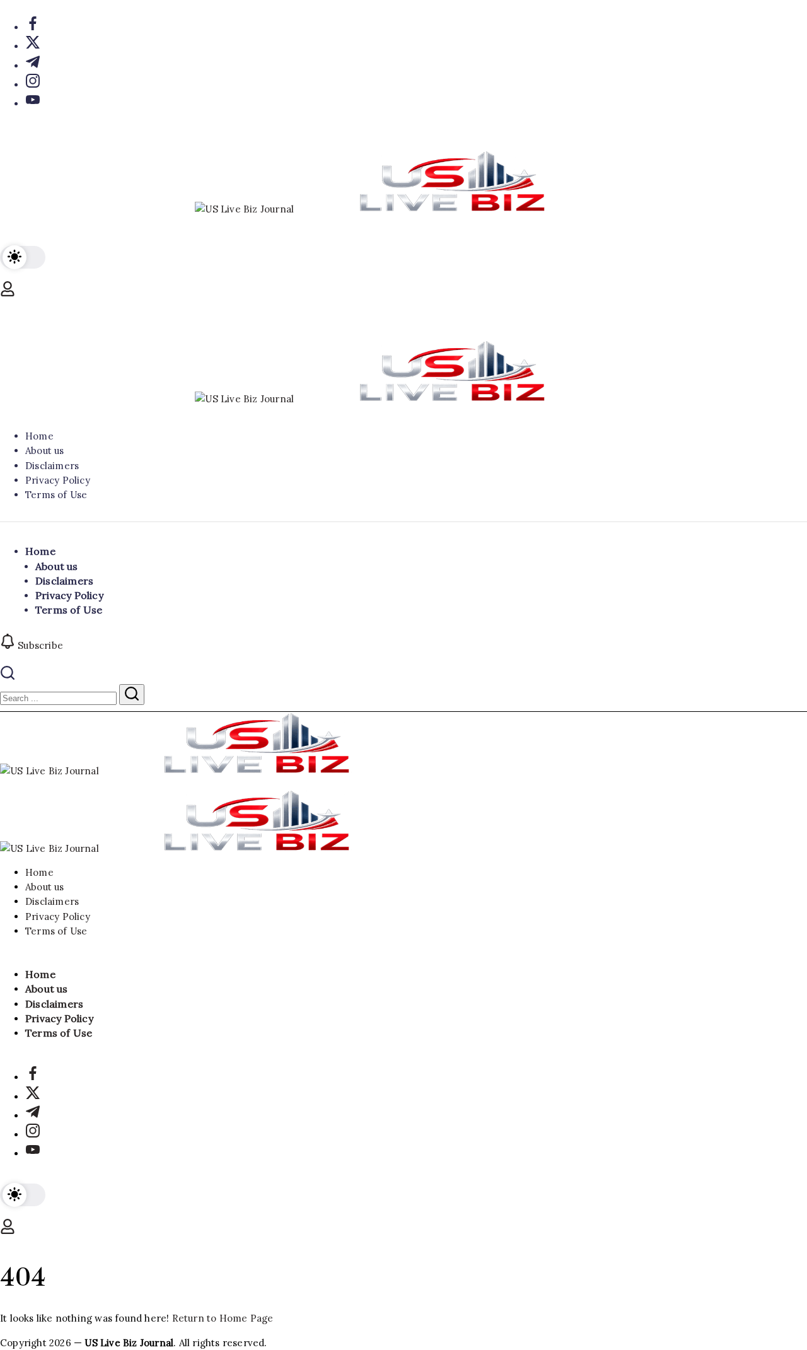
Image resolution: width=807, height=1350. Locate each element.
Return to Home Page (223, 1318)
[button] (22, 257)
